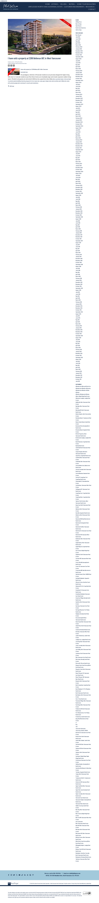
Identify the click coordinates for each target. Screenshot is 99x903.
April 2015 (78, 298)
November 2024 (79, 76)
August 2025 (78, 58)
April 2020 (78, 181)
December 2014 (79, 306)
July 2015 (78, 292)
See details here (24, 72)
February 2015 (79, 302)
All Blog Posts (79, 22)
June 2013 (78, 341)
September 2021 (79, 149)
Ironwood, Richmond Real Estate (83, 629)
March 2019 (78, 205)
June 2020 (78, 177)
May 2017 (77, 248)
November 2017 (79, 236)
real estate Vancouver (81, 728)
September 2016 (79, 264)
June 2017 (78, 246)
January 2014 (79, 327)
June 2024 (78, 86)
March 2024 (78, 92)
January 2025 (79, 72)
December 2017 (79, 234)
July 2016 (78, 268)
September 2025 (79, 56)
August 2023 (78, 106)
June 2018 (78, 223)
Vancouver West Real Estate (82, 803)
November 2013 (79, 331)
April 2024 (78, 90)
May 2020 (78, 179)
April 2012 (78, 367)
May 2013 (78, 343)
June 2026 (78, 39)
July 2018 (78, 221)
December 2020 (79, 167)
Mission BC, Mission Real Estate (83, 663)
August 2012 (78, 359)
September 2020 (79, 171)
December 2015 (79, 282)
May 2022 (78, 134)
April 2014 (78, 322)
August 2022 (78, 128)
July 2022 (78, 130)
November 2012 (79, 353)
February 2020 (79, 185)
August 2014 (78, 314)
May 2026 (78, 41)
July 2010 (78, 381)
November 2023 (79, 100)
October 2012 (79, 355)
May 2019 (78, 201)
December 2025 (79, 51)
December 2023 (79, 98)
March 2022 (78, 138)
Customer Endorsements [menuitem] (74, 7)
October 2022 (79, 124)
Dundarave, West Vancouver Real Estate (19, 63)
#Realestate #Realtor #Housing (83, 388)
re (76, 722)
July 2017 (78, 244)
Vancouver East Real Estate (82, 797)
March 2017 (78, 252)
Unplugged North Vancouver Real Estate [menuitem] (45, 7)
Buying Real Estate (80, 445)
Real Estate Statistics (81, 28)
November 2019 (79, 189)
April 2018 (78, 227)
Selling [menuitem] (63, 4)
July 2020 (78, 175)
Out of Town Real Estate (81, 699)
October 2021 (79, 147)
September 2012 (79, 357)
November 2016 (79, 260)
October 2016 (79, 262)
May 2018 (78, 225)
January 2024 (79, 96)
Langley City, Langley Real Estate (83, 639)
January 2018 (79, 232)
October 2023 (79, 102)
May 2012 (78, 365)
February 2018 (79, 231)
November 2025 (79, 52)
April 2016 (78, 274)
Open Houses (78, 26)
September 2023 (79, 104)
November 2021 (79, 145)
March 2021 (78, 161)
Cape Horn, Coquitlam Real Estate (83, 455)
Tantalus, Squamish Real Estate (83, 772)
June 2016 (78, 270)
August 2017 (78, 242)
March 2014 (78, 324)
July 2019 (78, 197)
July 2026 (78, 37)
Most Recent (78, 35)
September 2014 (79, 312)
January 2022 (79, 142)
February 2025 (79, 70)
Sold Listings (79, 30)
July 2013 (78, 339)
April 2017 (78, 250)
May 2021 (78, 157)
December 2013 (79, 329)
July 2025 (78, 60)
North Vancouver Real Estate (82, 693)
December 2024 (79, 74)
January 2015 (79, 304)
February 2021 (79, 163)
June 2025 (78, 62)
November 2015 (79, 284)
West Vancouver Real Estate (82, 823)
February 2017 (79, 254)
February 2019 (79, 207)
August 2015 (78, 290)
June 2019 (78, 199)
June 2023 (78, 110)
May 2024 (78, 88)
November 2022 (79, 122)
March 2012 (78, 369)
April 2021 (78, 159)
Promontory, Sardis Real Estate (83, 716)
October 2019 (79, 191)
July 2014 (78, 316)
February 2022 (79, 140)
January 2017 (78, 256)
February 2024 (79, 94)
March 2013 (78, 347)
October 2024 (79, 78)
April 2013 (78, 345)
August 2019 (78, 195)
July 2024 (78, 84)
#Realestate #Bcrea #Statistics (83, 386)
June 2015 (78, 294)
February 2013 (79, 349)
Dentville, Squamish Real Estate (83, 513)
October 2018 (79, 215)
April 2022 (78, 136)
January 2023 (79, 120)
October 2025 (79, 54)
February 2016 (79, 278)
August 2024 (78, 82)
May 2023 (78, 112)
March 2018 (78, 229)
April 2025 (78, 66)
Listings (54, 4)
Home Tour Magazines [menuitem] (86, 4)
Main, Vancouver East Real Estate (83, 657)
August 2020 (78, 173)
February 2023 (79, 118)
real (76, 726)
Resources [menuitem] (90, 7)
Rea (76, 724)
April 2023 (78, 114)
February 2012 (79, 371)
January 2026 (79, 49)
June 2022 (78, 132)
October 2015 (79, 286)
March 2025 (78, 68)
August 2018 (78, 219)
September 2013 (79, 335)
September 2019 (79, 193)
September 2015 (79, 288)
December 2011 (79, 375)
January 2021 (79, 165)
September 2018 (79, 217)
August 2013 (78, 337)
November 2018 (79, 213)
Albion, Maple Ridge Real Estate (83, 396)
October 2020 (79, 169)
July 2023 (78, 108)
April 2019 (78, 203)
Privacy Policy (74, 883)
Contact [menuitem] (92, 9)
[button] (8, 875)
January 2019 (79, 209)
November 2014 (79, 308)
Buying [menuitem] (72, 4)
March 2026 (78, 45)
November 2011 (79, 377)
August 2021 (78, 151)
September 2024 (79, 80)
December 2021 (79, 143)
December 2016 (79, 258)
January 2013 (79, 351)
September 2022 (79, 126)
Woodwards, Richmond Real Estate (83, 857)
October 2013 (79, 333)
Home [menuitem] (47, 4)
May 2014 (78, 320)
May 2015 (78, 296)
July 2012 (78, 361)
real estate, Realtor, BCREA (82, 730)
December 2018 (79, 211)
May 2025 (78, 64)
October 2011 (78, 379)
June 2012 (78, 363)
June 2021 (78, 155)
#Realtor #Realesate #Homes (82, 394)
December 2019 (79, 187)
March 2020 (78, 183)
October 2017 (78, 238)
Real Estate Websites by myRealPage (84, 883)
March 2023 (78, 116)
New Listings (79, 24)
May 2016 (78, 272)
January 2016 (79, 280)
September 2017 (79, 240)
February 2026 (79, 47)
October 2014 (79, 310)
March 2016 (78, 276)
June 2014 (78, 318)
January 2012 (79, 373)
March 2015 (78, 300)
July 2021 (78, 153)
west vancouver (79, 821)
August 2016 (78, 266)
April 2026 (78, 43)
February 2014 (79, 325)
